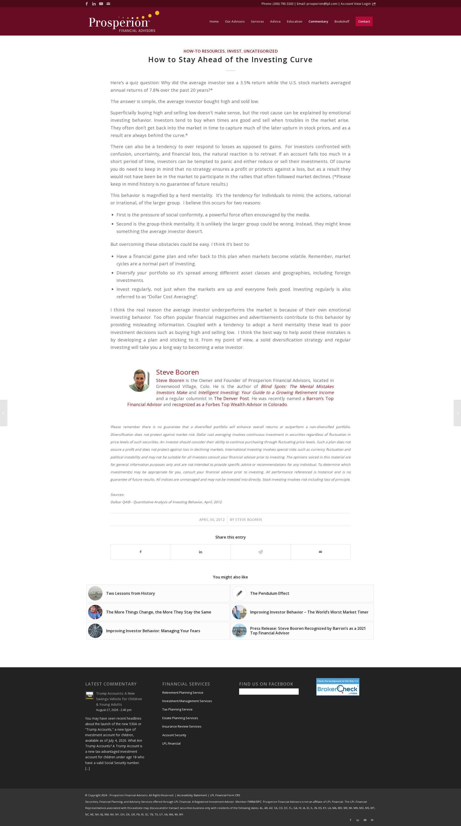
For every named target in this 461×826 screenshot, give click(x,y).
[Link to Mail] (108, 3)
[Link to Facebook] (86, 3)
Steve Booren (170, 380)
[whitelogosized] (124, 21)
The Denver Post (231, 398)
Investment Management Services (187, 701)
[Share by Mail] (321, 551)
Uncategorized (261, 51)
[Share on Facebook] (141, 551)
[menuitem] (214, 21)
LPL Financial (171, 743)
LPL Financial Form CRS (225, 795)
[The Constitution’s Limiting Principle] (3, 413)
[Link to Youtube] (101, 3)
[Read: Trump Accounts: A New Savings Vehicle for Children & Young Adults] (89, 695)
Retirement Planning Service (182, 692)
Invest (234, 51)
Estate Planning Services (180, 718)
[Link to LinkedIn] (93, 3)
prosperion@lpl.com (322, 3)
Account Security (174, 735)
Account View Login (356, 3)
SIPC (258, 801)
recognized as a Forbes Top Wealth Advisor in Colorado (229, 404)
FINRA (251, 801)
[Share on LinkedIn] (201, 551)
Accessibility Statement (192, 795)
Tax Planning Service (177, 709)
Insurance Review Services (181, 726)
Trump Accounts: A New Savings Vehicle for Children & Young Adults (119, 699)
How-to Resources (204, 51)
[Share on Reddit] (261, 551)
